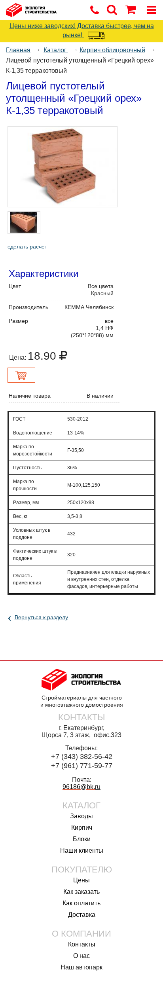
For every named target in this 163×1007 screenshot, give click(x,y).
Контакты (81, 944)
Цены (81, 880)
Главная (18, 50)
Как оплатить (81, 903)
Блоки (82, 839)
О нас (81, 955)
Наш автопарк (81, 967)
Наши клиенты (81, 850)
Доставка (81, 914)
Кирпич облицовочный (112, 50)
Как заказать (81, 891)
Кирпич (81, 827)
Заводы (81, 816)
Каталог (56, 50)
